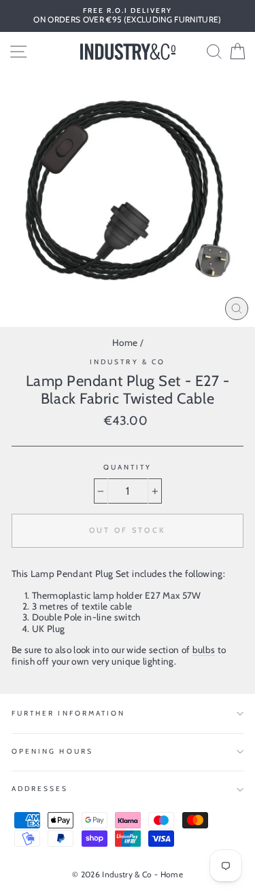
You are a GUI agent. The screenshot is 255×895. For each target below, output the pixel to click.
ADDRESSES (40, 788)
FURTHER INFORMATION (68, 713)
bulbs (204, 649)
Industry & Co (127, 361)
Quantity (127, 467)
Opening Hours (52, 751)
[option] (127, 16)
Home (124, 342)
